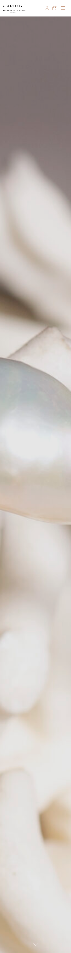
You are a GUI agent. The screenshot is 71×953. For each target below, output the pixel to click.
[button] (63, 8)
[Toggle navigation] (63, 8)
